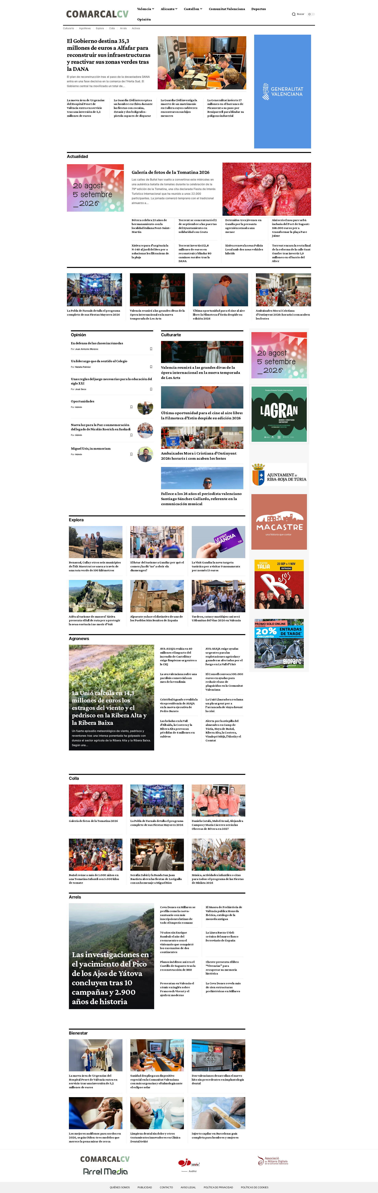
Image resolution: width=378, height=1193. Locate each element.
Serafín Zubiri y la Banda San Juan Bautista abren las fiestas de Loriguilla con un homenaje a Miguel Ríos (156, 879)
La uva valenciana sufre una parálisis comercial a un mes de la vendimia (178, 678)
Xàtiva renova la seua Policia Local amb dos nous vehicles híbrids (244, 249)
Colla (112, 28)
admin (78, 407)
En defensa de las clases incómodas (97, 343)
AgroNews (85, 28)
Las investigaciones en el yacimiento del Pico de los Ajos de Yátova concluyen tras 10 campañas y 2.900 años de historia (110, 977)
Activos (136, 28)
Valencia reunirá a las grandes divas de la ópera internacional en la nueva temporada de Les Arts (157, 314)
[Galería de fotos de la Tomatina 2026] (266, 189)
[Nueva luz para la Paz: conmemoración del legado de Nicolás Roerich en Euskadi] (145, 430)
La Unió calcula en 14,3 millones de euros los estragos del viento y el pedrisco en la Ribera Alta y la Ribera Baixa (109, 707)
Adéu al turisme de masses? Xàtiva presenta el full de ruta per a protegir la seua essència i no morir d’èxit (94, 620)
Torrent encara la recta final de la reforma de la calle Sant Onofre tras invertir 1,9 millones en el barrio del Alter (291, 253)
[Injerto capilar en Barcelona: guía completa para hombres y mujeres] (218, 1113)
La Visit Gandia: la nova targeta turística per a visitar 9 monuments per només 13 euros (216, 566)
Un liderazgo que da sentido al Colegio (99, 361)
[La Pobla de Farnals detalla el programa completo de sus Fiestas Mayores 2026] (94, 289)
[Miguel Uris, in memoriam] (145, 454)
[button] (298, 14)
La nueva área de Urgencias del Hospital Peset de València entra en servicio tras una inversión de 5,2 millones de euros (86, 107)
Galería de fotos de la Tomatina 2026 (171, 172)
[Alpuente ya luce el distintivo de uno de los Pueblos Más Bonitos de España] (157, 596)
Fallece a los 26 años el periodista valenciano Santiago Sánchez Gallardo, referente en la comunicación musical (201, 498)
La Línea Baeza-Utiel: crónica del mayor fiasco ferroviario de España (222, 936)
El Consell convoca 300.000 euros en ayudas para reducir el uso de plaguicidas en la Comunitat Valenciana (224, 681)
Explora (100, 28)
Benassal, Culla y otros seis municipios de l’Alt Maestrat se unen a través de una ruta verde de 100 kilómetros (95, 566)
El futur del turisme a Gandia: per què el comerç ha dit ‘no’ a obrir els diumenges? (157, 566)
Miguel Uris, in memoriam (91, 448)
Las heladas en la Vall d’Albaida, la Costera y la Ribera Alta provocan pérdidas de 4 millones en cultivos (177, 728)
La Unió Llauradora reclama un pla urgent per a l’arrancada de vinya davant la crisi (224, 705)
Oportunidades (82, 401)
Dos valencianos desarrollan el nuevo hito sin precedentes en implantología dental (218, 1079)
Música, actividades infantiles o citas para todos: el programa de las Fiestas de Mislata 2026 (218, 879)
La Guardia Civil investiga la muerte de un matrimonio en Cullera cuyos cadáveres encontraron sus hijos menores (179, 107)
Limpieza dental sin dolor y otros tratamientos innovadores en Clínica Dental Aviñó (155, 1137)
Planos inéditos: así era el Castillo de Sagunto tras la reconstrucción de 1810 (177, 965)
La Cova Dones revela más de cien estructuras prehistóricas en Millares (223, 987)
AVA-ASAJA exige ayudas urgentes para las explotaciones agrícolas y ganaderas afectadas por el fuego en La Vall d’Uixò (224, 656)
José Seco (80, 389)
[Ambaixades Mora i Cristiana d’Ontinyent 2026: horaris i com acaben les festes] (283, 289)
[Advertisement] (138, 135)
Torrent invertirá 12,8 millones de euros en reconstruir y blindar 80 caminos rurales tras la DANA (195, 253)
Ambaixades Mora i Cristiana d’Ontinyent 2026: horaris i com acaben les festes (283, 314)
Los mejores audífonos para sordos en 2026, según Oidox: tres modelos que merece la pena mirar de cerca (95, 1137)
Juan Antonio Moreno (86, 349)
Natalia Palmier (83, 367)
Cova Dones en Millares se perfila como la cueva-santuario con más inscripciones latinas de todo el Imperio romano (177, 914)
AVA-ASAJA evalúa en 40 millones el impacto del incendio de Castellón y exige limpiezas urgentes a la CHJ (178, 656)
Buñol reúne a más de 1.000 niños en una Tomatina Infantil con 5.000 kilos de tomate (94, 879)
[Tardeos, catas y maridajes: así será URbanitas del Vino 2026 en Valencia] (218, 596)
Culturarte (68, 28)
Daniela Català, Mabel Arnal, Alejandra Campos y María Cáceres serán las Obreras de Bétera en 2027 (217, 824)
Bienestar (78, 1033)
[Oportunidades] (145, 407)
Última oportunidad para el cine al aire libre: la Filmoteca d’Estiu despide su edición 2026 (219, 314)
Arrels (123, 28)
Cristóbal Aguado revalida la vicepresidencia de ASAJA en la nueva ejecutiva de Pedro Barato (178, 705)
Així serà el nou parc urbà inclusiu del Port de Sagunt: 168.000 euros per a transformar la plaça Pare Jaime (290, 227)
